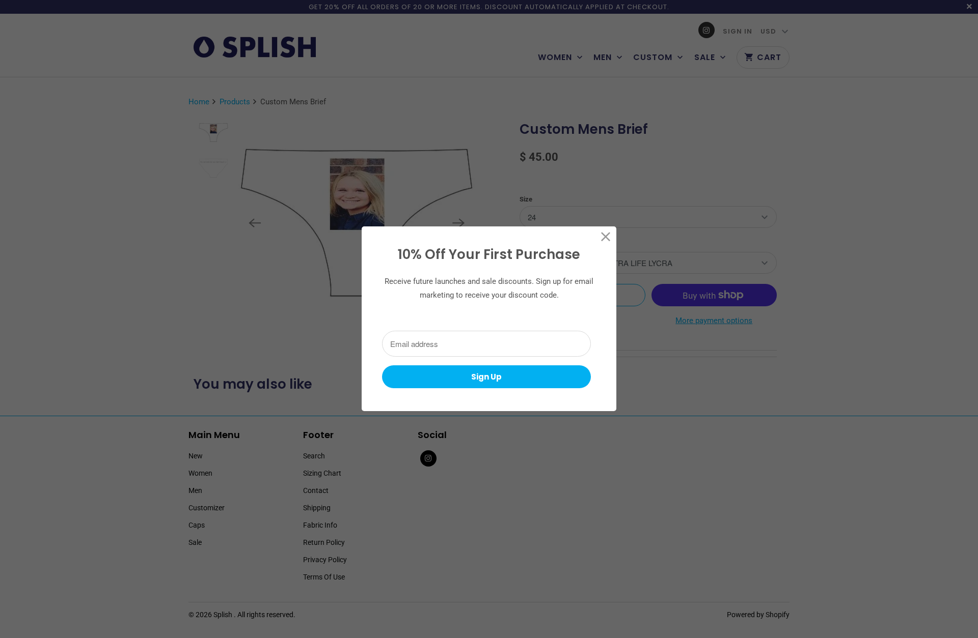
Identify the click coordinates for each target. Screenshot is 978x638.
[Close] (606, 237)
